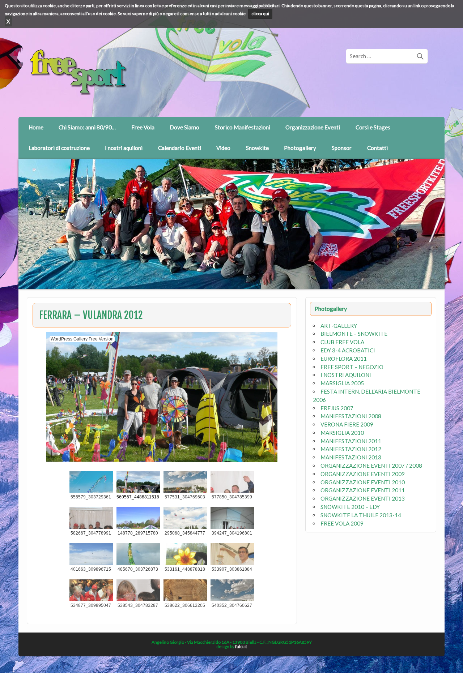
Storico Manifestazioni (242, 127)
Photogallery (300, 148)
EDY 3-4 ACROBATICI (347, 350)
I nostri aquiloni (124, 148)
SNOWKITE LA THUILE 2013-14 (360, 515)
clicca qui (260, 13)
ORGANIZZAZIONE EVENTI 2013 (362, 498)
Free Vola (142, 127)
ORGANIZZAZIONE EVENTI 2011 (362, 490)
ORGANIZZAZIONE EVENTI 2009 (362, 474)
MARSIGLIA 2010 (342, 432)
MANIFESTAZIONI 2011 (350, 441)
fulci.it (241, 646)
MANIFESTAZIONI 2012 (350, 449)
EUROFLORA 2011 (343, 358)
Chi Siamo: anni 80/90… (87, 127)
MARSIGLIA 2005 (342, 383)
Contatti (377, 148)
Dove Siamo (184, 127)
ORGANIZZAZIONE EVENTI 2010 (362, 482)
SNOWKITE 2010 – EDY (350, 506)
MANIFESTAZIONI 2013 (350, 457)
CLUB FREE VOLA (342, 342)
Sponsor (342, 148)
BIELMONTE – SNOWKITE (353, 333)
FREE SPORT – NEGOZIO (351, 367)
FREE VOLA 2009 (342, 523)
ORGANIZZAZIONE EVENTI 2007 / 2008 (371, 465)
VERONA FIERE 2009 (346, 424)
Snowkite (257, 148)
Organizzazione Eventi (312, 127)
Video (223, 148)
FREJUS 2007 (336, 408)
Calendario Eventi (179, 148)
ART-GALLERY (338, 325)
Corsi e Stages (373, 127)
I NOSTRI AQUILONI (345, 375)
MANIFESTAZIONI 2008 (350, 416)
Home (36, 127)
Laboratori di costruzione (59, 148)
